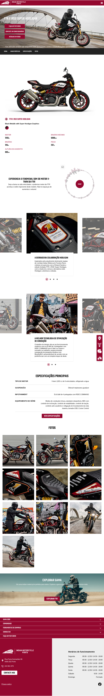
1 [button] (47, 279)
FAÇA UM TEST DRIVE (15, 26)
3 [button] (54, 279)
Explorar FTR (52, 599)
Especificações (27, 51)
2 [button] (50, 279)
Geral (5, 51)
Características (15, 51)
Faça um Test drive (9, 636)
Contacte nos (9, 673)
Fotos (36, 51)
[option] (52, 245)
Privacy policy (7, 684)
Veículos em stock (15, 37)
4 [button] (57, 279)
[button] (6, 247)
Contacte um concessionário (15, 31)
